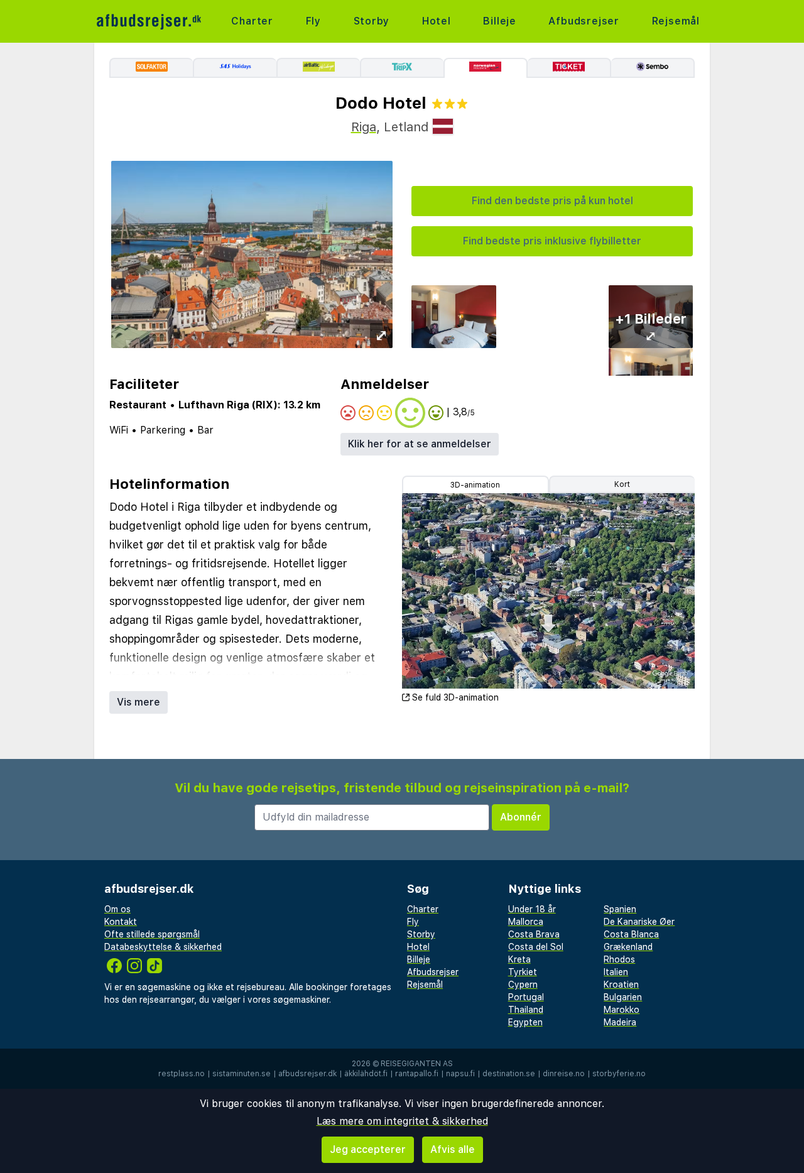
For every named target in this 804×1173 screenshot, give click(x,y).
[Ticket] (569, 68)
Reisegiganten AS (417, 1063)
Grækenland (628, 947)
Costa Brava (534, 934)
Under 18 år (532, 909)
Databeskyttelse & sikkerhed (163, 947)
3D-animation (475, 485)
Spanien (620, 909)
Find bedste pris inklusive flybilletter (552, 241)
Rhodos (619, 959)
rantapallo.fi (416, 1073)
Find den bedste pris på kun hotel (552, 201)
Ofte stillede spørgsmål (152, 934)
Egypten (525, 1022)
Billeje (499, 21)
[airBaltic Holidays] (318, 68)
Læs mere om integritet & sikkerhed (402, 1121)
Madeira (620, 1022)
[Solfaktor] (151, 68)
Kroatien (621, 984)
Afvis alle (452, 1149)
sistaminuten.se (241, 1073)
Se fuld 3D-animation (455, 697)
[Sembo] (653, 68)
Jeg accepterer (368, 1149)
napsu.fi (460, 1073)
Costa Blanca (631, 934)
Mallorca (525, 922)
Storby (372, 21)
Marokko (621, 1010)
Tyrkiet (522, 972)
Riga (363, 126)
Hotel (436, 21)
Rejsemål (676, 21)
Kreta (519, 959)
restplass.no (181, 1073)
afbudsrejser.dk (307, 1073)
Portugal (526, 997)
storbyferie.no (619, 1073)
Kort (622, 484)
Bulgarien (623, 997)
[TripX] (401, 68)
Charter (252, 21)
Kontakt (120, 922)
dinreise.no (564, 1073)
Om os (117, 909)
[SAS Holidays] (234, 68)
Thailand (525, 1010)
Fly (313, 21)
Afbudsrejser (583, 21)
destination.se (508, 1073)
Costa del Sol (535, 947)
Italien (616, 972)
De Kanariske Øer (639, 922)
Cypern (523, 984)
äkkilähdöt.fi (366, 1073)
